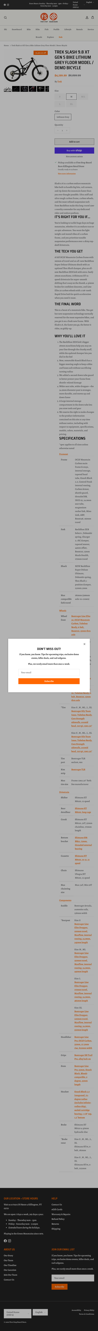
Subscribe (49, 681)
